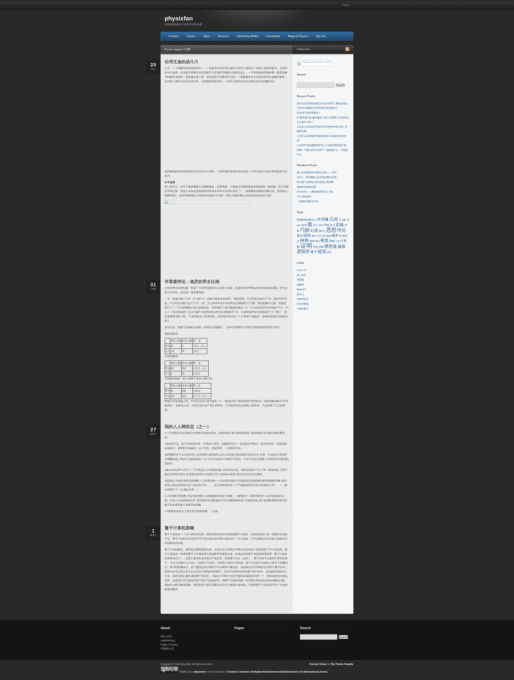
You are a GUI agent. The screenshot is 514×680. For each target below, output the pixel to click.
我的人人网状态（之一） (188, 426)
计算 (337, 241)
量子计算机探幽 (179, 528)
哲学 (304, 225)
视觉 (324, 240)
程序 (312, 241)
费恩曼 (330, 246)
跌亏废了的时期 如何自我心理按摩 (315, 182)
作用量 (323, 219)
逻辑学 (303, 251)
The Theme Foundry (342, 664)
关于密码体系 (304, 196)
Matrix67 (301, 289)
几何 (333, 219)
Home (346, 5)
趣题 (341, 246)
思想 (331, 230)
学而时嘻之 (303, 299)
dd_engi (301, 275)
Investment (273, 36)
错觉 (322, 251)
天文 (315, 225)
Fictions (174, 36)
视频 (332, 241)
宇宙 (320, 225)
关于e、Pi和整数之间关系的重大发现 (317, 177)
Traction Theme (318, 664)
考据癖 (300, 279)
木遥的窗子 (303, 308)
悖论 (341, 230)
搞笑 (307, 235)
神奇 (304, 240)
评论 (315, 246)
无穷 (324, 236)
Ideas (206, 36)
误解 (321, 246)
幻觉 (314, 230)
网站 (317, 241)
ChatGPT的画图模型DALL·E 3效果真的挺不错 (321, 145)
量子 (314, 252)
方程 (319, 236)
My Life (320, 36)
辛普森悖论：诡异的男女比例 (192, 281)
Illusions (223, 36)
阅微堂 (300, 284)
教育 (314, 236)
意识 (300, 235)
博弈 (344, 220)
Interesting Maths (247, 36)
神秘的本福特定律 (306, 187)
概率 (335, 235)
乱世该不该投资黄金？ (309, 112)
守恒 (326, 225)
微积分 (322, 231)
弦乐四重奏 (303, 303)
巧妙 (305, 230)
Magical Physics (298, 36)
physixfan (179, 18)
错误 (329, 252)
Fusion (191, 36)
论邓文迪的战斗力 (181, 61)
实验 (340, 224)
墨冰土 (300, 294)
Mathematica (305, 219)
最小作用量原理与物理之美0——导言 (317, 172)
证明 (306, 245)
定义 (332, 225)
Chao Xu (301, 270)
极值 (329, 236)
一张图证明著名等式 (307, 201)
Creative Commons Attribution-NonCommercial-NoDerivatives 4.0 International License (277, 671)
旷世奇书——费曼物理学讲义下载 (315, 191)
